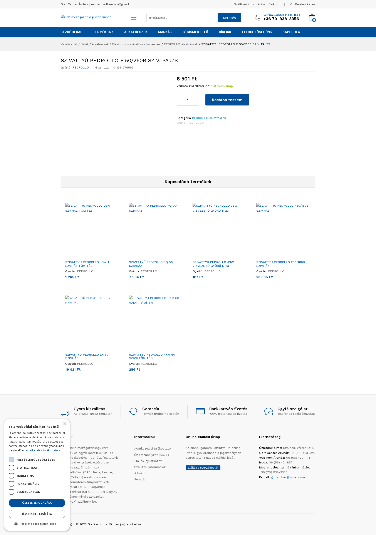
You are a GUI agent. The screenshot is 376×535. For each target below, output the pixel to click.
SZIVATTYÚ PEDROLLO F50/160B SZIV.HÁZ (280, 264)
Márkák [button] (165, 32)
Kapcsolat (292, 32)
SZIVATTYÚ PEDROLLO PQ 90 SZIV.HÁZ (151, 264)
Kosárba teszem (227, 99)
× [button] (64, 423)
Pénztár (140, 479)
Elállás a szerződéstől (203, 467)
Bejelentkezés (305, 4)
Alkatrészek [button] (136, 32)
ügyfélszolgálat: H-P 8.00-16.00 (282, 15)
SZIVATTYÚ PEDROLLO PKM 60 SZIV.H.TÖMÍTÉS (152, 356)
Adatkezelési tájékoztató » (43, 450)
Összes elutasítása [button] (37, 514)
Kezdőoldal (71, 32)
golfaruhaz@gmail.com (119, 4)
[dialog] (37, 475)
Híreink (225, 32)
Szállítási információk (249, 4)
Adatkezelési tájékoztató (152, 448)
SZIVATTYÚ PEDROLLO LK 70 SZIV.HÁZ (86, 356)
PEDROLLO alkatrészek (209, 118)
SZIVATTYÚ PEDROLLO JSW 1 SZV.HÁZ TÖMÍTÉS (87, 264)
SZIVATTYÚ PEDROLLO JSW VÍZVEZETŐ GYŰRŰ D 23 (213, 264)
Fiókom (274, 4)
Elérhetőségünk (257, 32)
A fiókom (140, 473)
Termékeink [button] (103, 32)
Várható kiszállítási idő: (193, 86)
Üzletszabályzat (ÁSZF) (151, 454)
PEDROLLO (80, 67)
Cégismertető (195, 32)
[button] (87, 255)
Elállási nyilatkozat (148, 461)
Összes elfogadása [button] (37, 503)
